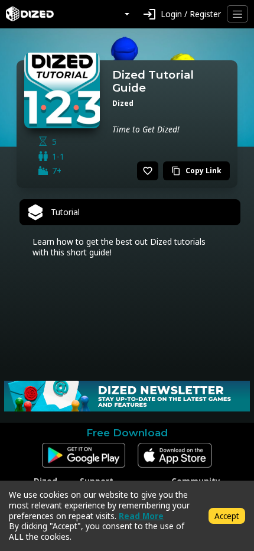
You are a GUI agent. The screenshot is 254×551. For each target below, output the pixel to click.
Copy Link (196, 171)
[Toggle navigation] (237, 13)
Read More (141, 515)
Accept (226, 515)
